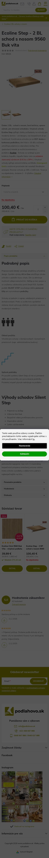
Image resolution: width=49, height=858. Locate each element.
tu (34, 439)
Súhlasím (24, 453)
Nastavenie (24, 445)
